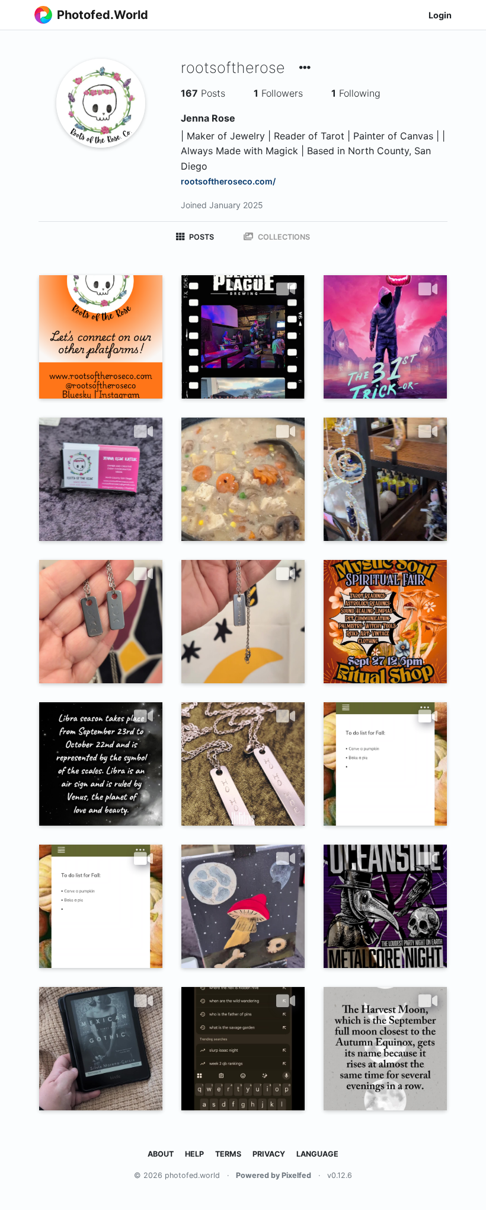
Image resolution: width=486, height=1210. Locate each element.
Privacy (268, 1154)
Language (317, 1154)
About (161, 1154)
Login (440, 15)
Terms (228, 1154)
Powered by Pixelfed (273, 1175)
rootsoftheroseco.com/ (228, 181)
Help (194, 1154)
